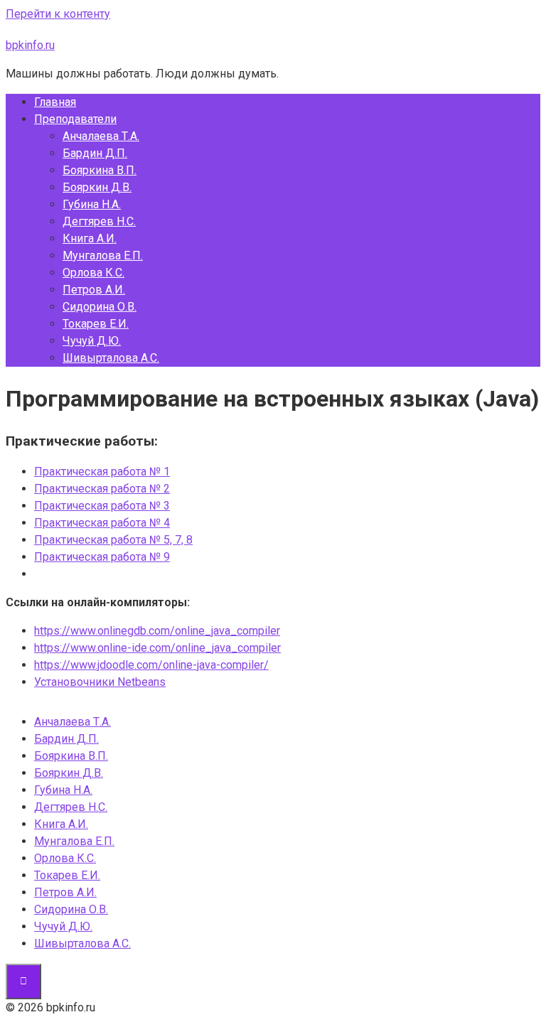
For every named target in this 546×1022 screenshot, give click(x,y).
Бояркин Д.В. (97, 187)
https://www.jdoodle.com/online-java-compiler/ (151, 665)
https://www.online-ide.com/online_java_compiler (157, 648)
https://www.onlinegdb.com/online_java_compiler (157, 631)
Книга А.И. (90, 238)
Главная (55, 102)
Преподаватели (75, 119)
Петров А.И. (94, 289)
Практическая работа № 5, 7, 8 (113, 540)
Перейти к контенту (58, 14)
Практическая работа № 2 (102, 488)
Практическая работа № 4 (102, 522)
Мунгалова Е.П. (103, 255)
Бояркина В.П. (99, 170)
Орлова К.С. (93, 272)
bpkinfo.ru (30, 45)
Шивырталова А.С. (111, 358)
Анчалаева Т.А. (101, 136)
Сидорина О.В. (99, 306)
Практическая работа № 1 (102, 471)
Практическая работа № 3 (102, 505)
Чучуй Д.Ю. (92, 341)
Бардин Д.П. (95, 153)
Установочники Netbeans (100, 682)
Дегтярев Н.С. (99, 221)
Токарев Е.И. (96, 323)
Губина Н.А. (92, 204)
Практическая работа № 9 (102, 557)
